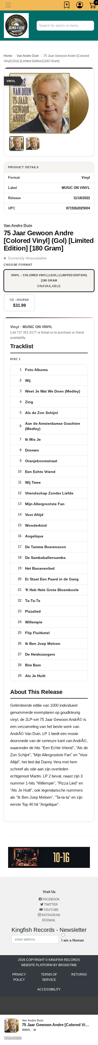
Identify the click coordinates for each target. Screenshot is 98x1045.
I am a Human (72, 940)
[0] (93, 6)
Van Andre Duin (28, 56)
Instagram (50, 915)
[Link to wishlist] (67, 6)
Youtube (51, 910)
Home (8, 56)
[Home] (16, 25)
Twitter (50, 904)
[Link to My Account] (80, 6)
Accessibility (49, 989)
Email (50, 920)
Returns (79, 974)
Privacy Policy (19, 977)
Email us (47, 332)
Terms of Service (49, 977)
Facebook (51, 899)
